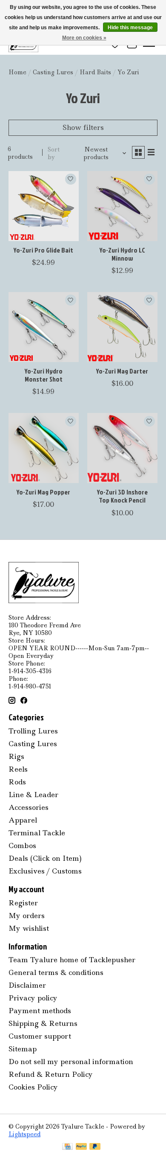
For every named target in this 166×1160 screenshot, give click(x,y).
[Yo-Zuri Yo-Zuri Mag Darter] (122, 327)
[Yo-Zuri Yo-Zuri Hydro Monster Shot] (44, 327)
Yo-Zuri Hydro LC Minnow (122, 254)
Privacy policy (33, 998)
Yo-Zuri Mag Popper (43, 492)
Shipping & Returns (43, 1023)
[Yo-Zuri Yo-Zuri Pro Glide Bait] (44, 206)
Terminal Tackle (37, 832)
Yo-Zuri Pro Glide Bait (43, 250)
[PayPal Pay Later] (94, 1147)
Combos (22, 845)
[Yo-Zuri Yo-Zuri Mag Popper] (44, 448)
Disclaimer (27, 985)
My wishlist (29, 928)
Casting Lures (53, 72)
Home (17, 72)
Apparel (23, 820)
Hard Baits (95, 72)
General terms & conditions (56, 972)
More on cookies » (84, 38)
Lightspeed (24, 1134)
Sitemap (23, 1048)
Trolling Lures (33, 731)
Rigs (16, 756)
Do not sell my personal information (71, 1061)
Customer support (40, 1036)
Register (23, 902)
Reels (18, 769)
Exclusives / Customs (45, 871)
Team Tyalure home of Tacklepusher (72, 959)
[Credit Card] (67, 1147)
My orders (27, 915)
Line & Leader (33, 794)
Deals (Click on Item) (45, 858)
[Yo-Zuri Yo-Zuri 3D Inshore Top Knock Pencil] (122, 448)
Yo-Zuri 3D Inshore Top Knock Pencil (122, 496)
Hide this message (130, 28)
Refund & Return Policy (51, 1074)
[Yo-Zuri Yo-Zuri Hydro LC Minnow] (122, 206)
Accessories (29, 807)
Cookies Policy (33, 1087)
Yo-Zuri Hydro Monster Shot (44, 375)
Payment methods (40, 1010)
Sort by (54, 153)
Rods (17, 781)
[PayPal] (81, 1147)
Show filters (83, 127)
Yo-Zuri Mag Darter (122, 371)
